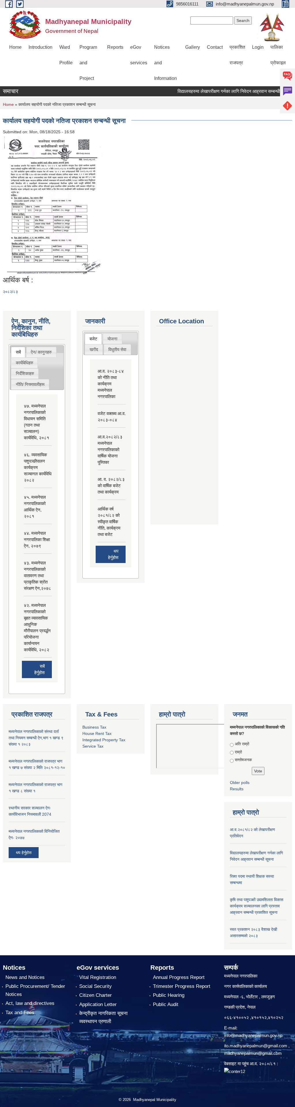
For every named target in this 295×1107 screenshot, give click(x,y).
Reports (115, 47)
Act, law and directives (29, 1003)
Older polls (239, 782)
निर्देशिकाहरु (25, 373)
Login (258, 47)
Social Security (95, 986)
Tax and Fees (19, 1012)
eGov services (138, 55)
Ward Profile (66, 55)
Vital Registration (97, 977)
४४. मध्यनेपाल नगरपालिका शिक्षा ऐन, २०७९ (37, 539)
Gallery (192, 47)
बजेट (93, 338)
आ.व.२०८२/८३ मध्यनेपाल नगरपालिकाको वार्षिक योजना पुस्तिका (110, 449)
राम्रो (238, 752)
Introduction (40, 47)
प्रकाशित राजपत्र (237, 55)
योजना (112, 338)
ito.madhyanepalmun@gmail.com (255, 1045)
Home (15, 47)
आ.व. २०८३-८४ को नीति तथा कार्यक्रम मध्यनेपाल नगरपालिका (111, 384)
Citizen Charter (95, 995)
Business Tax (94, 727)
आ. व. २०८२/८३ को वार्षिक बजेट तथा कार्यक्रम (111, 485)
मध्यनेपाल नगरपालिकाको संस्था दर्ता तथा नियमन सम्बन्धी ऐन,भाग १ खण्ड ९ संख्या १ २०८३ (36, 737)
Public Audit (165, 1004)
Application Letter (98, 1004)
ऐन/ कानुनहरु (41, 352)
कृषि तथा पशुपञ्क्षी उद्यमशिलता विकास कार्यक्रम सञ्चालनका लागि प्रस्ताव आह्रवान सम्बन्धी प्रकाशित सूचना (256, 906)
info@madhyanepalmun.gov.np (253, 1035)
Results (236, 789)
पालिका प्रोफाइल (278, 55)
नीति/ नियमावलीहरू (30, 384)
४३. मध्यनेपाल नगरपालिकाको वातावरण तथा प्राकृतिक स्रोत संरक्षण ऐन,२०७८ (37, 575)
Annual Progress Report (179, 977)
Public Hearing (168, 995)
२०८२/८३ (10, 291)
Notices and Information (165, 63)
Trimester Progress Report (181, 986)
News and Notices (25, 977)
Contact (215, 47)
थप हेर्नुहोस (23, 852)
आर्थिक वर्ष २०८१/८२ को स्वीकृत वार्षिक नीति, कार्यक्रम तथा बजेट (109, 521)
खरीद (94, 349)
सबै (18, 352)
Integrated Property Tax (103, 740)
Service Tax (92, 746)
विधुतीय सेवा (117, 349)
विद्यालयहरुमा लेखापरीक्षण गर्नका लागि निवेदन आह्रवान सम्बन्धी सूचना (222, 91)
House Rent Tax (96, 733)
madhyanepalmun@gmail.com (253, 1053)
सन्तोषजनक (243, 759)
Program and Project (88, 63)
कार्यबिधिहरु (24, 362)
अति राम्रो (242, 744)
